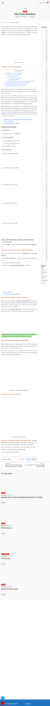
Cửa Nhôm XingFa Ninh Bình (11, 123)
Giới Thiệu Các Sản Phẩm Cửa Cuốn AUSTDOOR (18, 82)
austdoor (4, 459)
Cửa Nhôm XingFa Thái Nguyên (11, 294)
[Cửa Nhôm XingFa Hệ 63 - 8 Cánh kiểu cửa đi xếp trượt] (43, 69)
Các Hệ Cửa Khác (5, 554)
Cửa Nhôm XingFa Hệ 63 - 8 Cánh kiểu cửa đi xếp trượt (46, 83)
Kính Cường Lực (7, 292)
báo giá (9, 459)
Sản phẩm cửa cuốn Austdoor (13, 74)
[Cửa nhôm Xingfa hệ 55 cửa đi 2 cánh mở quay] (43, 120)
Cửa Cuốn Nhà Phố (13, 79)
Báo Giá (43, 269)
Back (26, 8)
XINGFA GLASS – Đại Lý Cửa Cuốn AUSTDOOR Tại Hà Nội (20, 81)
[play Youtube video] (19, 279)
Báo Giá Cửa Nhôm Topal (9, 589)
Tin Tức (25, 11)
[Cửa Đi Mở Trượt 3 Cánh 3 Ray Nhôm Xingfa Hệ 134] (43, 217)
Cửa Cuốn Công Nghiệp (14, 78)
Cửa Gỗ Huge (5, 558)
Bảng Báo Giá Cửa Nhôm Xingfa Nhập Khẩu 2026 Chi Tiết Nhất (21, 497)
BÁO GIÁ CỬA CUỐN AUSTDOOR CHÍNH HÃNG (15, 84)
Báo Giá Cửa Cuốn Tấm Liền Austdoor (15, 85)
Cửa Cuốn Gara (12, 76)
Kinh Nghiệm (44, 280)
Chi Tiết (3, 502)
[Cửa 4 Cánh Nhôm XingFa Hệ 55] (43, 34)
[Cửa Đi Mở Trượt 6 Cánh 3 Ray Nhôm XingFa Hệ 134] (43, 166)
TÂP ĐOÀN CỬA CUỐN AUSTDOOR (12, 73)
